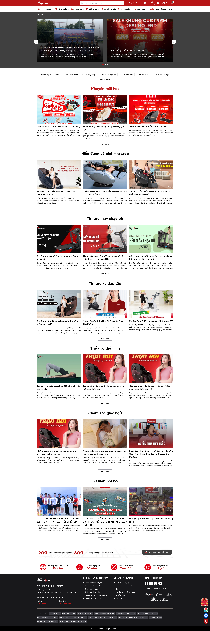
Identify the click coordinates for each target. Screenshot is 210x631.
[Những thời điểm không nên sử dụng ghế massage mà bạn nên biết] (59, 433)
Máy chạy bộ (62, 9)
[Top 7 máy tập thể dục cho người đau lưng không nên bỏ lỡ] (59, 304)
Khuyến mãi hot (72, 75)
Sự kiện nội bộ (105, 79)
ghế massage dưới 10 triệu (105, 613)
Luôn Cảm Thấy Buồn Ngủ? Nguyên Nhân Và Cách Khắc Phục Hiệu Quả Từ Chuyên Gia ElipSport (151, 453)
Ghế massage (45, 9)
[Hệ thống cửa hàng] (206, 609)
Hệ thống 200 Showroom (125, 592)
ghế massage (55, 613)
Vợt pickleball (125, 9)
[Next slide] (174, 42)
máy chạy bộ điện (69, 613)
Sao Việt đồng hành (164, 9)
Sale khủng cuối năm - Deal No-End (128, 50)
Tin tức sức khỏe (144, 75)
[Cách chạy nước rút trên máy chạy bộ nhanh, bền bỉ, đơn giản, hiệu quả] (151, 239)
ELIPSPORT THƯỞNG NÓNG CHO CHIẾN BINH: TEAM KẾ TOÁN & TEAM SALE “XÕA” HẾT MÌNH (105, 521)
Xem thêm (105, 144)
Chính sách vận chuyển (93, 583)
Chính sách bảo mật (92, 592)
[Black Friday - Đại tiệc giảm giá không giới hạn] (105, 109)
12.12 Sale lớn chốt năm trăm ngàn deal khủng (58, 126)
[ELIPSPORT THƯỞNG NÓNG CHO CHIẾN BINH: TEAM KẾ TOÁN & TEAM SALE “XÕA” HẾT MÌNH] (105, 501)
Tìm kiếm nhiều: (42, 613)
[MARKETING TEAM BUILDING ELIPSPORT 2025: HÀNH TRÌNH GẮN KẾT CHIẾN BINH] (59, 501)
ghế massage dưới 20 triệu (148, 613)
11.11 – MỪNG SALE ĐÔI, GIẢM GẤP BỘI (148, 126)
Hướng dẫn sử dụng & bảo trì (96, 595)
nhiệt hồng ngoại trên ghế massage (73, 621)
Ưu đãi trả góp (110, 9)
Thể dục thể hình (127, 75)
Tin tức (151, 9)
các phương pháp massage (47, 621)
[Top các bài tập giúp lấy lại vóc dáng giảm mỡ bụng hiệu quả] (105, 368)
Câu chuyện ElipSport (124, 586)
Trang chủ (40, 14)
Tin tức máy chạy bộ (90, 75)
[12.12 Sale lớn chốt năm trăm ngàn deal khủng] (59, 109)
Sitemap (119, 598)
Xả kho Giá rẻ (94, 9)
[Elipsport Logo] (42, 3)
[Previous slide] (36, 42)
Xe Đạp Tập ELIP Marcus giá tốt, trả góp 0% (151, 321)
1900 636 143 (65, 603)
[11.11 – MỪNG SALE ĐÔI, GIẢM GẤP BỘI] (151, 109)
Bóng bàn (141, 9)
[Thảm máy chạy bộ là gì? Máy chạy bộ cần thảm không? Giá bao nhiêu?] (105, 239)
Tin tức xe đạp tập (109, 75)
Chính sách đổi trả (91, 589)
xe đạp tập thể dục (85, 613)
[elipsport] (149, 594)
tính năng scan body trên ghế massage (132, 617)
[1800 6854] (206, 621)
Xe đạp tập (77, 9)
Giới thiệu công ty (122, 583)
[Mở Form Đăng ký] (204, 601)
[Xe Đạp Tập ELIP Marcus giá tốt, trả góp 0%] (151, 304)
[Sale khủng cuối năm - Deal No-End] (140, 40)
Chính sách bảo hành (92, 586)
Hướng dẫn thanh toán (93, 598)
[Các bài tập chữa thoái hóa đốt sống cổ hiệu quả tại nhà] (59, 368)
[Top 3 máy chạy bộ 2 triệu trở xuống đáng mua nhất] (59, 239)
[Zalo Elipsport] (206, 615)
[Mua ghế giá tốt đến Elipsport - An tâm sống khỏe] (151, 501)
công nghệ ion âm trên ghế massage (102, 617)
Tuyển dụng (120, 595)
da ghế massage (156, 617)
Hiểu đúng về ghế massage (51, 75)
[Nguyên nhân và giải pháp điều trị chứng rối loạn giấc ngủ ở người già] (105, 433)
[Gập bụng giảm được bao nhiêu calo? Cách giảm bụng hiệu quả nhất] (151, 368)
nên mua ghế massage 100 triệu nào (73, 617)
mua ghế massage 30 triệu (47, 617)
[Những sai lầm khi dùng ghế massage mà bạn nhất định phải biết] (105, 174)
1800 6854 (41, 603)
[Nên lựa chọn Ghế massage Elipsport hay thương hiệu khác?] (59, 174)
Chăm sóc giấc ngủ (162, 75)
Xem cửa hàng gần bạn (159, 552)
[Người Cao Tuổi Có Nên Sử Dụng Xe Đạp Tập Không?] (105, 304)
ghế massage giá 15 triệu (126, 613)
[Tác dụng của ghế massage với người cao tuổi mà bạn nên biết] (151, 174)
